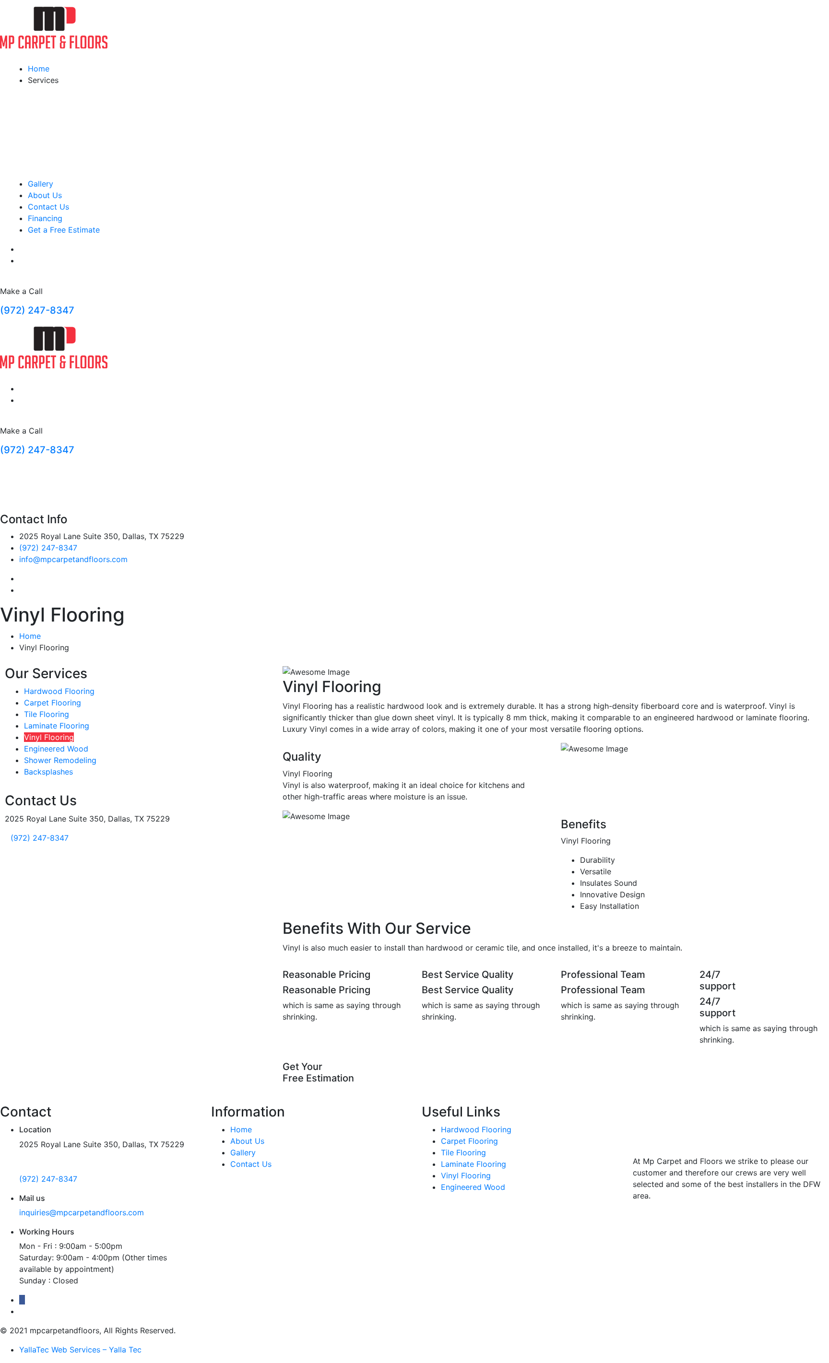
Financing (45, 218)
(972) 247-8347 (37, 310)
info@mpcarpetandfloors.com (73, 559)
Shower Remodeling (60, 760)
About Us (45, 195)
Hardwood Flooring (59, 691)
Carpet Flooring (52, 702)
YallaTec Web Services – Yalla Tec (80, 1349)
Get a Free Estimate (64, 230)
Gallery (40, 183)
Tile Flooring (46, 714)
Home (38, 68)
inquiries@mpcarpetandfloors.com (81, 1212)
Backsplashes (48, 771)
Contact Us (48, 207)
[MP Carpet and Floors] (53, 27)
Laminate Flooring (56, 725)
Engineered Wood (56, 748)
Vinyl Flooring (49, 737)
